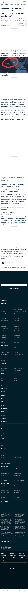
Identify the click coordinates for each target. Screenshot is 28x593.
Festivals (15, 378)
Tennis (15, 433)
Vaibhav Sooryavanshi (5, 473)
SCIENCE (2, 411)
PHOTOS (2, 398)
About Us (2, 553)
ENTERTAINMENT (4, 345)
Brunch (15, 376)
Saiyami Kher (16, 471)
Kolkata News (3, 335)
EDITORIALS (3, 418)
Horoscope (3, 360)
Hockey (2, 433)
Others (2, 435)
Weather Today (13, 555)
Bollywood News (4, 347)
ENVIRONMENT (4, 408)
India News (16, 4)
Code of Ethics (22, 557)
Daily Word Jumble (4, 459)
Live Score (3, 311)
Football (15, 430)
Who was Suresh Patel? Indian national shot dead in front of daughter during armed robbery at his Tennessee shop (20, 514)
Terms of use (21, 553)
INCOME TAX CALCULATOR (6, 463)
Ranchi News (3, 342)
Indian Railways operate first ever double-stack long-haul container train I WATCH (20, 528)
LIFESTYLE (3, 373)
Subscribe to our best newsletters (14, 282)
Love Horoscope (4, 480)
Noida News (16, 337)
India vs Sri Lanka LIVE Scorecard (20, 311)
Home (2, 4)
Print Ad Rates (13, 557)
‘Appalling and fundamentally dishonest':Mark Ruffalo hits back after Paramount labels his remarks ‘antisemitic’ (7, 506)
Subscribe (24, 1)
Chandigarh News (4, 328)
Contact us (12, 553)
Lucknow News (17, 335)
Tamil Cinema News (18, 350)
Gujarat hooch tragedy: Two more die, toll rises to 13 (20, 504)
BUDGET (2, 405)
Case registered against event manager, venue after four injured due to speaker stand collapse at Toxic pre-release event (7, 534)
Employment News (18, 368)
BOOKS (2, 438)
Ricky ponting (17, 475)
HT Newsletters (22, 555)
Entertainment (23, 4)
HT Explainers (17, 497)
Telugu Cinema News (5, 352)
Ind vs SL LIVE (17, 318)
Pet (1, 385)
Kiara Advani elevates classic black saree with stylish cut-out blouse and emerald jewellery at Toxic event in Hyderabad (20, 521)
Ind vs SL (2, 475)
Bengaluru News (4, 326)
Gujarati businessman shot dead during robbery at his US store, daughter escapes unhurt (6, 528)
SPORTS (2, 428)
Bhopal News (16, 326)
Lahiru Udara (16, 320)
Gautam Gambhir (17, 473)
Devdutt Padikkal (17, 313)
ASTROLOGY (3, 358)
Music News (3, 350)
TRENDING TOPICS (5, 483)
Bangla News (16, 492)
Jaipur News (16, 333)
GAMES (2, 455)
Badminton (3, 430)
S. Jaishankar (16, 468)
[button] (1, 1)
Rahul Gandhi (3, 471)
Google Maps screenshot (16, 222)
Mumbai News (4, 337)
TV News (16, 352)
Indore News (3, 333)
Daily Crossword (17, 457)
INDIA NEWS (3, 303)
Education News (17, 370)
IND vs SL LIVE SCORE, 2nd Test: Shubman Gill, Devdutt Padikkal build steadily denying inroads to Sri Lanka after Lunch (6, 546)
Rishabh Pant (3, 318)
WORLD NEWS (4, 300)
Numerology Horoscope (19, 480)
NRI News (3, 497)
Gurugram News (17, 330)
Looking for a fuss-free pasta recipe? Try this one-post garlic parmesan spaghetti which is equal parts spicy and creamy (6, 521)
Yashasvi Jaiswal (17, 316)
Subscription (3, 557)
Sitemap (2, 560)
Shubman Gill (3, 313)
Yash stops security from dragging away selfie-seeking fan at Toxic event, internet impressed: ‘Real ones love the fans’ (20, 534)
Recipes (15, 380)
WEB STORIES (4, 388)
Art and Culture (4, 376)
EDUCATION (3, 363)
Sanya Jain (7, 263)
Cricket (11, 4)
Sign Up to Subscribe (14, 288)
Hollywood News (17, 347)
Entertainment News (5, 492)
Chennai (20, 99)
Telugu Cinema (17, 490)
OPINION (3, 415)
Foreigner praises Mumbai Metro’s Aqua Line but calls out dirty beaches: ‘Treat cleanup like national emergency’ (6, 514)
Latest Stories (5, 501)
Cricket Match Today (18, 309)
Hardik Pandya (4, 316)
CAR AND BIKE (4, 421)
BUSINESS (3, 395)
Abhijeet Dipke (4, 468)
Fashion (2, 378)
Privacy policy (3, 555)
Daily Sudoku (3, 457)
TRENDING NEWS (4, 466)
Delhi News (3, 330)
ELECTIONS (3, 445)
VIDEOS (2, 401)
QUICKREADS (4, 448)
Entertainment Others (18, 354)
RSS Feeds (12, 560)
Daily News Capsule (5, 285)
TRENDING (3, 391)
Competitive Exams (4, 368)
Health (2, 380)
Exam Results (3, 370)
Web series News (4, 354)
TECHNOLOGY (4, 425)
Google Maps (7, 177)
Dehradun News (17, 328)
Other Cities (16, 342)
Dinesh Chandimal (4, 320)
